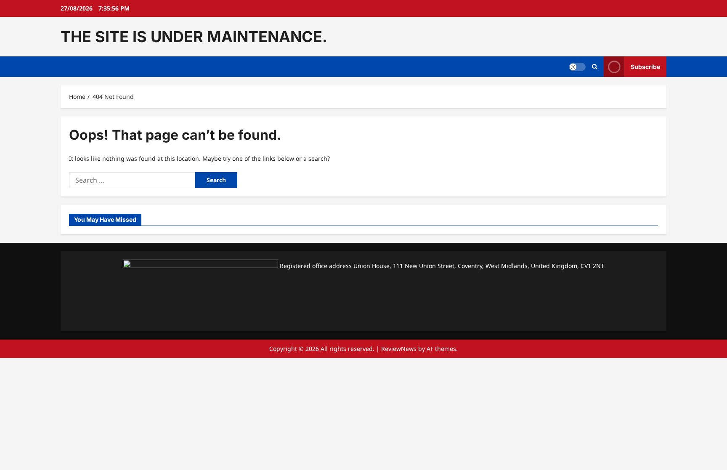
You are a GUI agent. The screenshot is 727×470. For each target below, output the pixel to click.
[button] (594, 67)
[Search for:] (132, 180)
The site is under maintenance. (194, 36)
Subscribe (645, 66)
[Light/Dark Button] (577, 67)
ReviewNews (399, 349)
